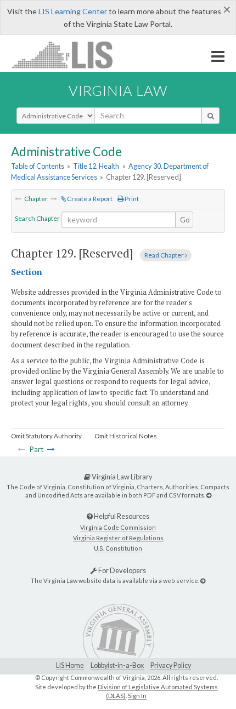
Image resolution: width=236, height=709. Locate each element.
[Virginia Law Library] (208, 495)
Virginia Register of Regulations (118, 537)
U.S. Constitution (118, 548)
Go (185, 219)
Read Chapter (164, 255)
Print (131, 199)
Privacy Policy (170, 665)
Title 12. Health (96, 166)
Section (26, 272)
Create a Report (89, 199)
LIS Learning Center (72, 11)
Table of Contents (37, 166)
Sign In (137, 695)
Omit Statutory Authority (46, 435)
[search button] (210, 115)
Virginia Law (118, 90)
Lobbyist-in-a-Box (117, 665)
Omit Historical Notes (125, 435)
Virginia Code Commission (118, 527)
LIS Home (70, 665)
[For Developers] (202, 580)
